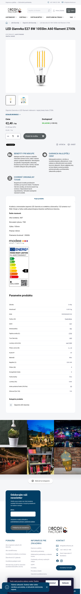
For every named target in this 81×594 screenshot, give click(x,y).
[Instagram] (61, 560)
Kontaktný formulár (66, 568)
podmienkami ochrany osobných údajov (23, 521)
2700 (70, 333)
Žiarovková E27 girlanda (13, 557)
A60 (70, 338)
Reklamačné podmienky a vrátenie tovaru (41, 555)
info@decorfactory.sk (66, 546)
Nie (71, 329)
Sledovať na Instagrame (42, 481)
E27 (71, 324)
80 (71, 386)
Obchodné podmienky (25, 2)
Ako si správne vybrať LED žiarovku (14, 546)
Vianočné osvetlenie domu (39, 574)
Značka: (10, 36)
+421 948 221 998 (65, 549)
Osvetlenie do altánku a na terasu (16, 554)
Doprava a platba (11, 2)
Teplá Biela (68, 319)
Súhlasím (65, 583)
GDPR (32, 564)
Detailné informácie (12, 114)
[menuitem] (11, 17)
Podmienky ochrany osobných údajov (40, 560)
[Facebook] (57, 560)
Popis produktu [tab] (39, 198)
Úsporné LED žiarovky (21, 405)
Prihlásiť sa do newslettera (21, 527)
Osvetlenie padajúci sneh (13, 561)
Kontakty (33, 568)
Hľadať (49, 10)
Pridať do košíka (31, 136)
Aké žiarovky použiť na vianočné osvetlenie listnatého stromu (15, 566)
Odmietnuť (52, 583)
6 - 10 (70, 348)
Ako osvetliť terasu (11, 550)
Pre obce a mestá (36, 571)
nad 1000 (69, 343)
